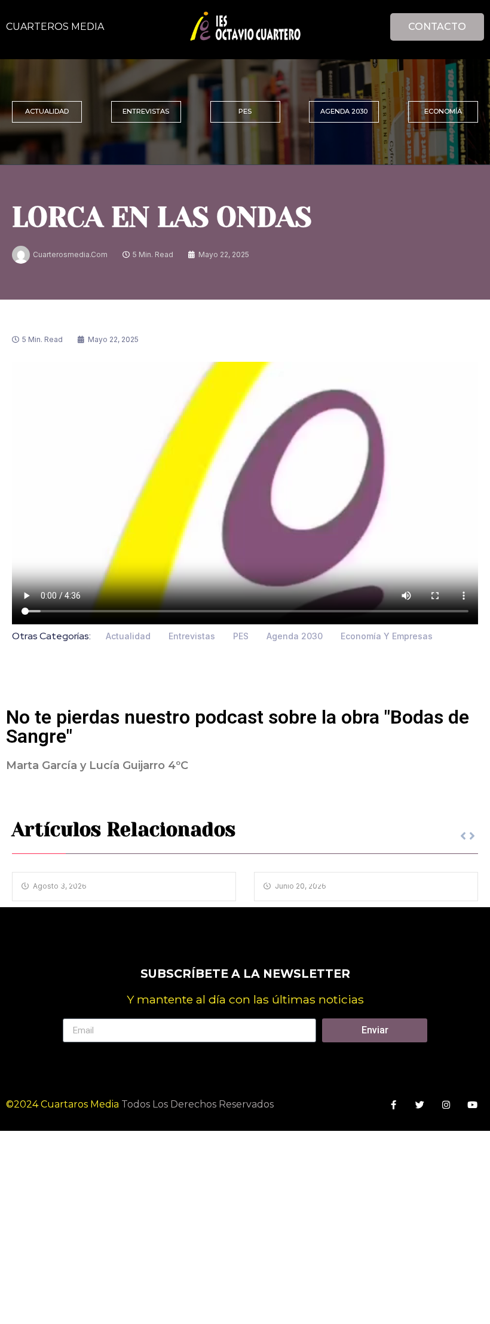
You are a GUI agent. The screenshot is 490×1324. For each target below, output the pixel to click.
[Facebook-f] (393, 1104)
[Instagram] (446, 1104)
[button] (472, 836)
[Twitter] (419, 1104)
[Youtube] (472, 1104)
